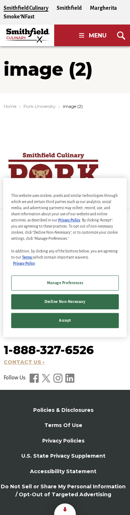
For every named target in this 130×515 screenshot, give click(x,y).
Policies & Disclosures (63, 410)
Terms (27, 257)
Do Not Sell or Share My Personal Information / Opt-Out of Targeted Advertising (63, 490)
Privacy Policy (69, 220)
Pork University (39, 106)
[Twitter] (47, 377)
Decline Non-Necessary (65, 301)
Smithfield (69, 8)
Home (10, 106)
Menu (98, 35)
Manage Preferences (65, 283)
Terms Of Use (63, 425)
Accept (65, 320)
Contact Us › (24, 362)
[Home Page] (27, 35)
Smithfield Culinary (26, 8)
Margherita (103, 8)
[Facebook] (35, 377)
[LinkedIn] (69, 377)
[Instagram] (58, 377)
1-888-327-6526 (49, 350)
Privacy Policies (63, 440)
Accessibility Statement (63, 471)
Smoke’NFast (19, 16)
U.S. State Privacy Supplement (63, 456)
